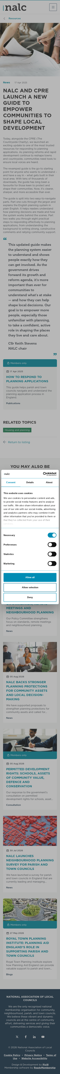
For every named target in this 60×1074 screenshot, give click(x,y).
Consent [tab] (10, 482)
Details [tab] (30, 482)
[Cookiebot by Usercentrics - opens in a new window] (43, 474)
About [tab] (49, 482)
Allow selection (30, 587)
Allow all (30, 577)
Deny (30, 597)
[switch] (52, 544)
